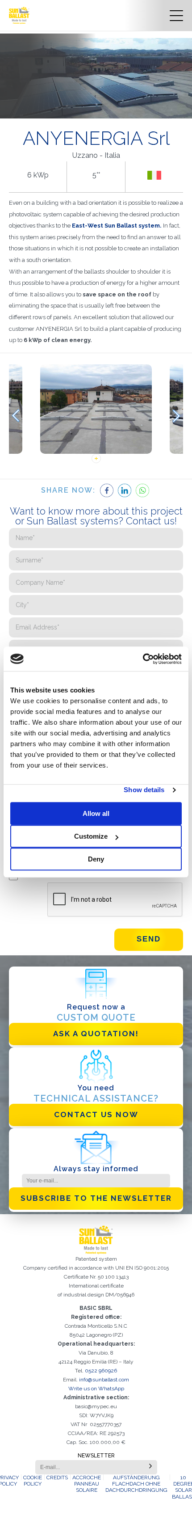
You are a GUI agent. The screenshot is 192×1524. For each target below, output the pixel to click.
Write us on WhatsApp (96, 1388)
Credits (57, 1477)
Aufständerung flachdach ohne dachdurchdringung (136, 1484)
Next (176, 416)
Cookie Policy (32, 1480)
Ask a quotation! (96, 1033)
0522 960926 (101, 1371)
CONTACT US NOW (96, 1114)
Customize (91, 836)
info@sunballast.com (104, 1379)
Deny (96, 859)
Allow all (96, 813)
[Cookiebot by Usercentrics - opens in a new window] (143, 659)
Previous (15, 416)
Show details (144, 790)
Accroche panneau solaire (86, 1484)
